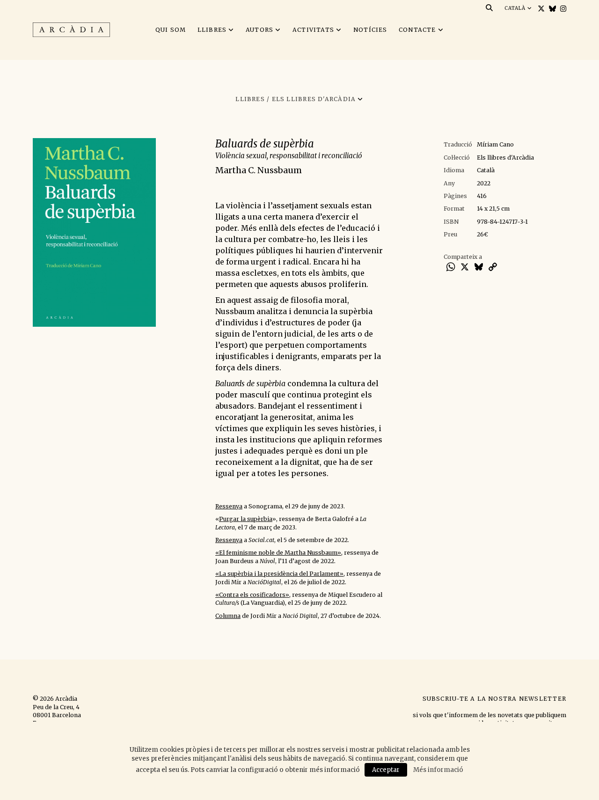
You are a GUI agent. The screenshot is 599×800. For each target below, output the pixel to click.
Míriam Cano (495, 144)
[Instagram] (562, 8)
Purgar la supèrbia (245, 518)
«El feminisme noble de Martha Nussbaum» (278, 552)
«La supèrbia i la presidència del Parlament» (279, 573)
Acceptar (386, 770)
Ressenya (228, 506)
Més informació (438, 770)
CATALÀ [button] (515, 8)
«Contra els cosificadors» (252, 594)
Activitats (313, 29)
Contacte (417, 29)
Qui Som (170, 29)
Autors (259, 29)
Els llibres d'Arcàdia (505, 157)
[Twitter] (540, 8)
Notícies (370, 29)
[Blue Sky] (551, 8)
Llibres (212, 29)
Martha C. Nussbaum (258, 170)
